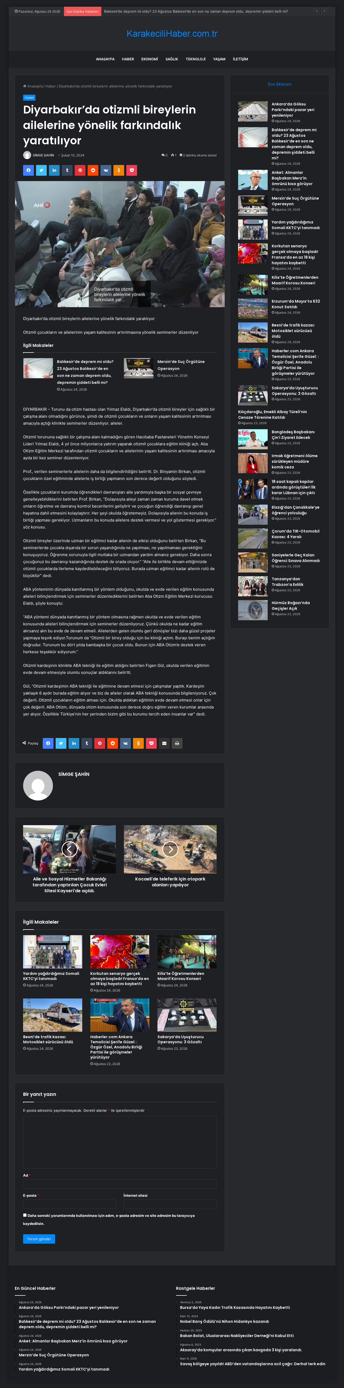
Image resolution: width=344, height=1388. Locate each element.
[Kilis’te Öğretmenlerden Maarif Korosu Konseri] (187, 951)
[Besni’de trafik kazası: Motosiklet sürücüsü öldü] (52, 1015)
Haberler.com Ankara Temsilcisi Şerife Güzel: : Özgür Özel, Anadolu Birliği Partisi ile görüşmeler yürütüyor (116, 1047)
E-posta (31, 1195)
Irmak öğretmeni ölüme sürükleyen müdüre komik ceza (295, 461)
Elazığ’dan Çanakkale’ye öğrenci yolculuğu (296, 510)
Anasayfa (105, 59)
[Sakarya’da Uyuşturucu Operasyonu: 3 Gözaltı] (187, 1015)
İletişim (240, 59)
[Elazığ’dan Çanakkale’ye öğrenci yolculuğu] (253, 515)
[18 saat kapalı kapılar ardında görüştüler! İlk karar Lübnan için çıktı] (253, 489)
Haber (128, 59)
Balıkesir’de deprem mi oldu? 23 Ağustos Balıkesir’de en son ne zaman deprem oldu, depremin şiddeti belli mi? (294, 144)
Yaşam (219, 59)
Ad (27, 1175)
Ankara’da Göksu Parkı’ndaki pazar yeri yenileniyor (293, 109)
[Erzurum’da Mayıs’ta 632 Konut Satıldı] (253, 309)
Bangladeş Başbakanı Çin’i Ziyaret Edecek (293, 434)
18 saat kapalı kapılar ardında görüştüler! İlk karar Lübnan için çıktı (294, 487)
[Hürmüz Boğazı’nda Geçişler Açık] (253, 610)
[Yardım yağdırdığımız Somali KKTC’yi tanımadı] (52, 951)
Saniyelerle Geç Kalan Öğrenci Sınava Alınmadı (296, 557)
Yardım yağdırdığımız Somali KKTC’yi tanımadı (51, 976)
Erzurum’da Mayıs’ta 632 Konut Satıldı (296, 304)
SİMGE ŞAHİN (43, 155)
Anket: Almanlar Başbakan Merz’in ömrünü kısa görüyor (150, 11)
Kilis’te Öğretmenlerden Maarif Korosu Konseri (180, 976)
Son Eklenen (280, 84)
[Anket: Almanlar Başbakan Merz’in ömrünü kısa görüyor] (253, 180)
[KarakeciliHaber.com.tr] (172, 33)
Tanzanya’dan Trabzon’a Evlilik (287, 581)
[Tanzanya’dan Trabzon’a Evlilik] (253, 586)
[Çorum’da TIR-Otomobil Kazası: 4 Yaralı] (253, 538)
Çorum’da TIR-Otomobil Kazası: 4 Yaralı (296, 533)
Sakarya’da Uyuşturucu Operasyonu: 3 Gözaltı (180, 1039)
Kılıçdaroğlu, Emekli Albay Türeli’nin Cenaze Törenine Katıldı (272, 414)
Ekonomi (149, 59)
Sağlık (172, 59)
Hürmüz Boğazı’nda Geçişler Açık (291, 605)
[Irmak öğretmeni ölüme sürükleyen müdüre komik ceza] (253, 463)
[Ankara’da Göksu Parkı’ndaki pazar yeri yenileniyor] (253, 111)
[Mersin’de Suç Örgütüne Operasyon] (138, 368)
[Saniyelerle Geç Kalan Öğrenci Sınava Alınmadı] (253, 562)
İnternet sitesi (136, 1195)
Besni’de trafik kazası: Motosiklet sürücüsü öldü (48, 1039)
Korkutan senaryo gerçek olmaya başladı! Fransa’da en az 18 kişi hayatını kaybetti (119, 978)
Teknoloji (196, 59)
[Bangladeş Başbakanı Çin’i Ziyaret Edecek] (253, 439)
